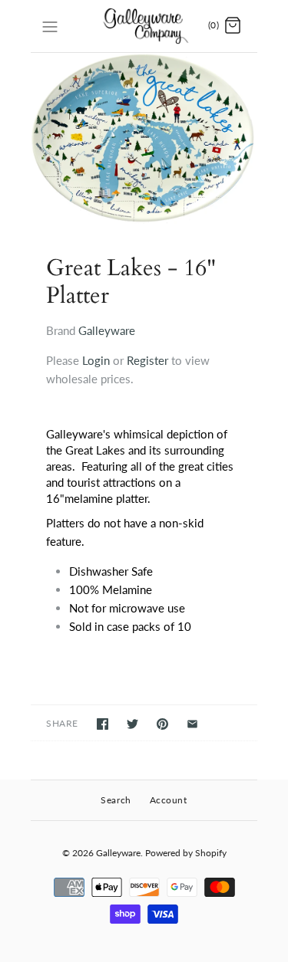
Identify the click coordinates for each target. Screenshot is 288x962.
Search (116, 800)
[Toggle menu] (50, 25)
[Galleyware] (144, 26)
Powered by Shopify (186, 853)
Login (96, 360)
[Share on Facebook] (102, 724)
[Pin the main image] (162, 724)
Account (168, 800)
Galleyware (106, 330)
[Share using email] (192, 724)
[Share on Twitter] (132, 724)
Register (147, 360)
